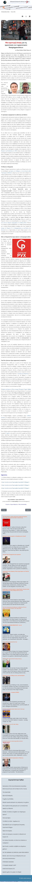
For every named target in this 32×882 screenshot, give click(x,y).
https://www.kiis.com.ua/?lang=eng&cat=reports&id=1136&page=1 (15, 482)
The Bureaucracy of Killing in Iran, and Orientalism (14, 675)
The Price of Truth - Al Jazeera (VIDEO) (11, 692)
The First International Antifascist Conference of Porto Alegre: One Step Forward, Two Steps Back (14, 607)
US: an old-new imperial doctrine (10, 642)
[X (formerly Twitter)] (26, 16)
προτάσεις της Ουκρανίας (23, 373)
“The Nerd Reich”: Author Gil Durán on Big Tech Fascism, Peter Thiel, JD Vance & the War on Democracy (15, 517)
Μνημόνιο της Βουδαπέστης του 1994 (9, 150)
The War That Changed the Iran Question (12, 554)
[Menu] (3, 7)
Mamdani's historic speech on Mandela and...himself (14, 536)
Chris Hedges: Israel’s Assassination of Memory (13, 758)
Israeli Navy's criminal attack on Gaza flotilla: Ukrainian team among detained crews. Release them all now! (16, 590)
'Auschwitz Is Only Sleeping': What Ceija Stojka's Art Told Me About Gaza (16, 572)
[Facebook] (22, 16)
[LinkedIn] (29, 16)
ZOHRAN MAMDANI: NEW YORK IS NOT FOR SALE (13, 709)
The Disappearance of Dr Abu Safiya (10, 724)
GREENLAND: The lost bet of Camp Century (12, 658)
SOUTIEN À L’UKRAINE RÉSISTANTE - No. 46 (12, 625)
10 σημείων (7, 433)
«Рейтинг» (9, 172)
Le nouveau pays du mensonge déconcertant (13, 741)
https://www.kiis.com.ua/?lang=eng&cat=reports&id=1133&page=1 (15, 485)
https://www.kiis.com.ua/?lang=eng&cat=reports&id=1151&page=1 (15, 488)
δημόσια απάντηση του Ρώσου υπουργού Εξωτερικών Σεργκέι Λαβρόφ (16, 389)
